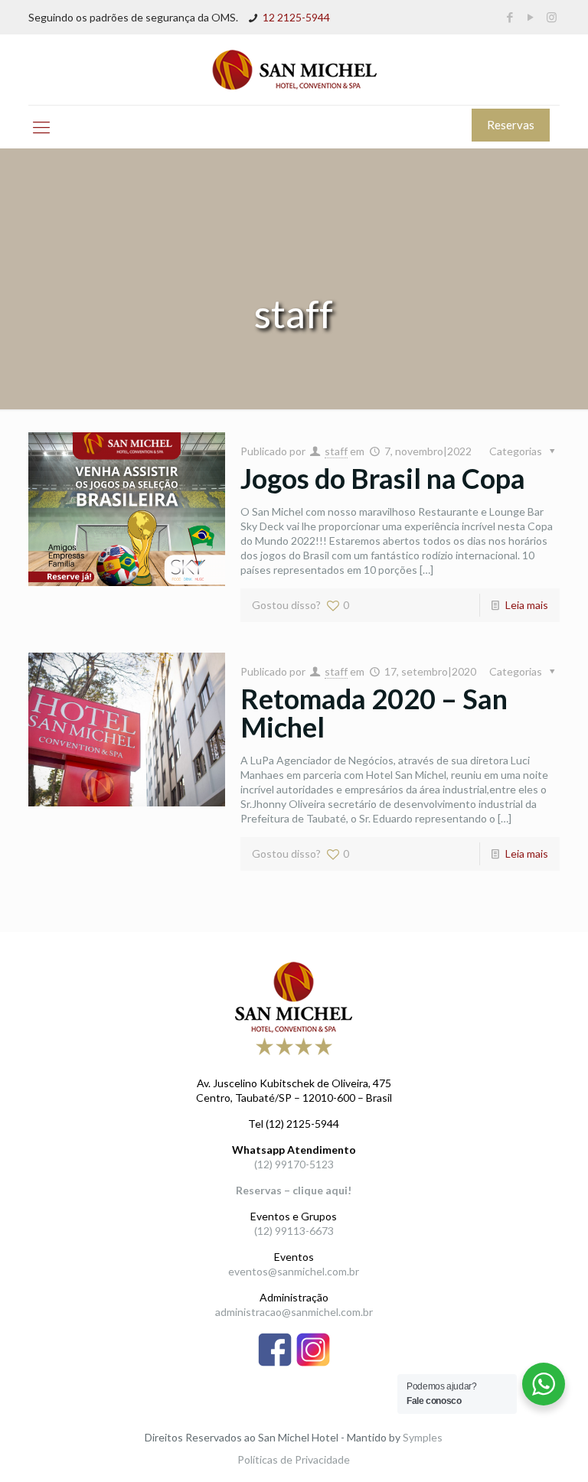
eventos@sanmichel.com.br (293, 1271)
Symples (423, 1437)
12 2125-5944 (296, 17)
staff (336, 451)
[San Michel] (294, 69)
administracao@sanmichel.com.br (294, 1311)
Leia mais (526, 604)
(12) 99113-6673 (294, 1230)
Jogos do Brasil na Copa (382, 478)
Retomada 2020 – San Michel (374, 713)
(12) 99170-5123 (294, 1164)
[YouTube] (531, 17)
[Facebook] (510, 17)
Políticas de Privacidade (293, 1459)
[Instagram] (552, 17)
